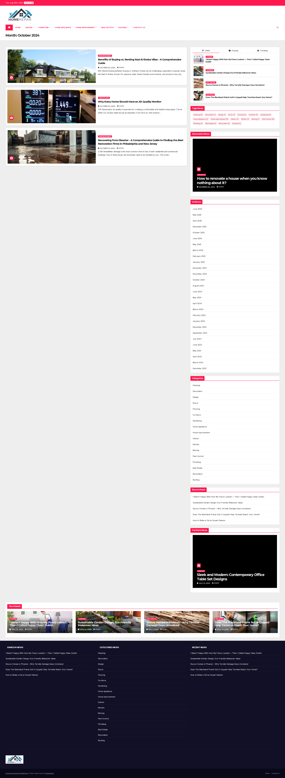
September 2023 (200, 333)
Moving (255, 119)
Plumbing (198, 123)
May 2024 (197, 297)
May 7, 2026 (154, 629)
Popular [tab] (235, 50)
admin (121, 67)
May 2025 (197, 244)
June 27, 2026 (86, 629)
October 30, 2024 (108, 67)
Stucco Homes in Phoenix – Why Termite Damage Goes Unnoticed (235, 85)
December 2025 (200, 227)
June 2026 (197, 209)
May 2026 (197, 215)
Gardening (209, 70)
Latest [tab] (207, 50)
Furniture (44, 28)
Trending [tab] (263, 50)
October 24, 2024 (108, 106)
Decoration (210, 115)
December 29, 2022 (207, 187)
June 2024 (197, 291)
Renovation (224, 123)
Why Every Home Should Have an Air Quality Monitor (129, 101)
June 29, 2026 (17, 629)
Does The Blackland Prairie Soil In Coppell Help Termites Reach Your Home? (239, 97)
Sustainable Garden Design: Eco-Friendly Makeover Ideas (231, 73)
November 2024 (200, 274)
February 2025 (199, 256)
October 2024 (199, 280)
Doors (231, 115)
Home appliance (63, 28)
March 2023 (198, 362)
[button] (278, 27)
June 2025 (197, 238)
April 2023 (197, 356)
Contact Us (139, 28)
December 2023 (200, 327)
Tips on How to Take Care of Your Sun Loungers (228, 577)
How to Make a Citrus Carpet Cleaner (209, 520)
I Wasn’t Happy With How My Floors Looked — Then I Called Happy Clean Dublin (228, 497)
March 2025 (198, 250)
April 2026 (197, 221)
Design (29, 28)
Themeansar (49, 773)
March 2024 (198, 309)
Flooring (242, 115)
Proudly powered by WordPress (17, 773)
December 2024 (200, 268)
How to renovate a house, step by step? (230, 183)
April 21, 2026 (223, 629)
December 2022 (200, 368)
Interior (235, 119)
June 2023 (197, 345)
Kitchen (245, 119)
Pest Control (211, 82)
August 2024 (198, 286)
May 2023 (197, 351)
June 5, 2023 (204, 583)
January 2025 (199, 262)
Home (18, 28)
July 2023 (197, 339)
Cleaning (209, 56)
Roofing (122, 28)
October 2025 (199, 232)
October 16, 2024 (107, 148)
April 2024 (197, 303)
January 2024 (199, 321)
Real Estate (107, 28)
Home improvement (85, 28)
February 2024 (199, 315)
